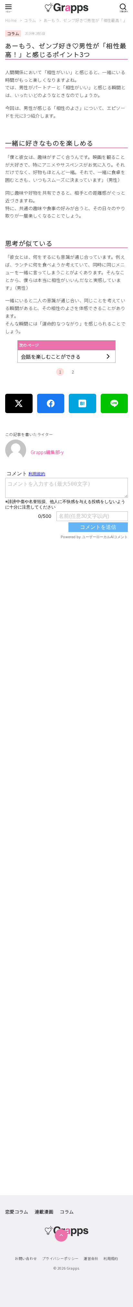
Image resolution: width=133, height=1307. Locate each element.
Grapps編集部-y (47, 452)
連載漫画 (44, 1211)
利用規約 (110, 1258)
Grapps (72, 1268)
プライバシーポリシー (60, 1258)
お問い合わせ (26, 1258)
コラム (30, 20)
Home (11, 20)
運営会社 (91, 1258)
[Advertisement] (66, 824)
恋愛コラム (16, 1211)
